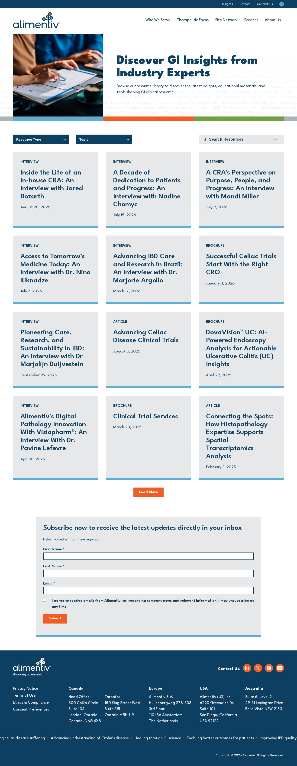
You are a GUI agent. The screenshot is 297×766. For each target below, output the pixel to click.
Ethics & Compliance (31, 703)
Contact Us (265, 4)
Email (49, 583)
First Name (54, 549)
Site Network (226, 20)
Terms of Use (24, 696)
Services (251, 20)
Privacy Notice (25, 689)
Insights (227, 4)
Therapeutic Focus (193, 20)
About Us (273, 20)
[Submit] (275, 139)
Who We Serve (157, 20)
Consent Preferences (31, 709)
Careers (244, 4)
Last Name (53, 566)
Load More (148, 492)
